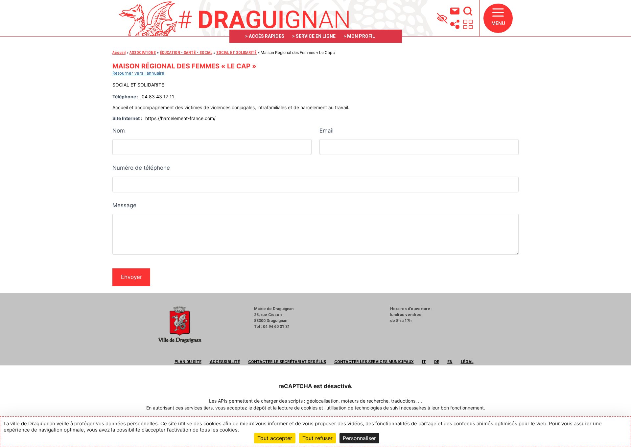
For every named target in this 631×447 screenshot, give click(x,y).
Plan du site (188, 362)
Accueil (119, 52)
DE (436, 362)
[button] (498, 18)
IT (424, 362)
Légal (467, 362)
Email (326, 130)
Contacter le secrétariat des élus (287, 362)
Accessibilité (225, 362)
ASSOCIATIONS (142, 52)
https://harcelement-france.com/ (180, 118)
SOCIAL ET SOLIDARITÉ (236, 52)
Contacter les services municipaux (374, 362)
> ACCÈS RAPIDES (264, 36)
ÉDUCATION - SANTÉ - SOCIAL (186, 52)
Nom (118, 130)
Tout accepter (274, 438)
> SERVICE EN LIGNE (314, 36)
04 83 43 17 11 (158, 96)
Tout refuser (317, 438)
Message (124, 205)
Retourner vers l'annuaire (138, 73)
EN (450, 362)
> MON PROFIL (359, 36)
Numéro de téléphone (141, 167)
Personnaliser (359, 438)
